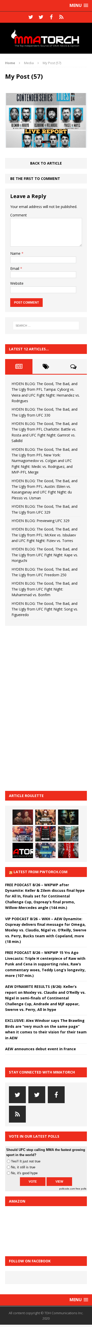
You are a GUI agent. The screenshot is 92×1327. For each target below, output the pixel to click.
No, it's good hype (24, 1173)
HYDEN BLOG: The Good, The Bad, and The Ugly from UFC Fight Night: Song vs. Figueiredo (45, 609)
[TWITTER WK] (40, 17)
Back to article (46, 163)
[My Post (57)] (46, 144)
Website (17, 283)
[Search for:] (46, 325)
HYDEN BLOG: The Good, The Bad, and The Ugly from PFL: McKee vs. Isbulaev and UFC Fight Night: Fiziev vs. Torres (44, 535)
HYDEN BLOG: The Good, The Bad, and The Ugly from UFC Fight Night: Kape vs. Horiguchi (45, 555)
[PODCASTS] (61, 17)
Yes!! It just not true (25, 1161)
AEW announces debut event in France (40, 1048)
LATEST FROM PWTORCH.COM (40, 871)
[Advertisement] (43, 707)
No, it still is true (23, 1167)
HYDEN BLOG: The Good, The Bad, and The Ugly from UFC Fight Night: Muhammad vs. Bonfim (44, 589)
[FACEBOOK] (51, 17)
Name (15, 253)
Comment (18, 215)
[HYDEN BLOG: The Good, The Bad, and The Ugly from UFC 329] (68, 833)
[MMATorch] (46, 38)
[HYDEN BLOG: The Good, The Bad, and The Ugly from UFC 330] (45, 817)
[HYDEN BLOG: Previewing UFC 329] (23, 850)
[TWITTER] (30, 17)
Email (15, 268)
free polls (81, 1188)
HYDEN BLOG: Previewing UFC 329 (41, 520)
